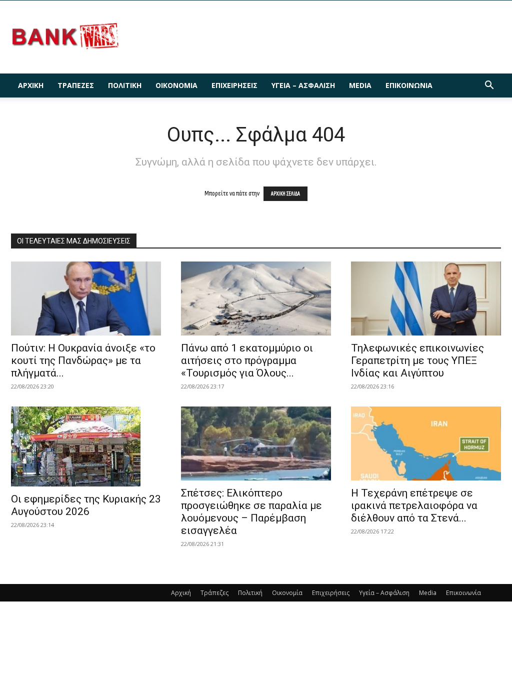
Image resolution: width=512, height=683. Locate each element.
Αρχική (31, 85)
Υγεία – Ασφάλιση (303, 85)
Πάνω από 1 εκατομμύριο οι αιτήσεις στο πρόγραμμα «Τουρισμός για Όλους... (247, 360)
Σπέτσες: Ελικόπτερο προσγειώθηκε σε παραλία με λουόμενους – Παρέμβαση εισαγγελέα (251, 511)
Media (360, 85)
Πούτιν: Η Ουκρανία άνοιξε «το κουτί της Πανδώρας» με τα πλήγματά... (83, 360)
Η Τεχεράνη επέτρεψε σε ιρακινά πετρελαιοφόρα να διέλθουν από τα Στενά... (414, 505)
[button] (489, 86)
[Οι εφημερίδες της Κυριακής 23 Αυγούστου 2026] (86, 446)
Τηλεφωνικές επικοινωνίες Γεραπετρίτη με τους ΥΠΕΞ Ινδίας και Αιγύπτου (417, 360)
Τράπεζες (76, 85)
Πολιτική (125, 85)
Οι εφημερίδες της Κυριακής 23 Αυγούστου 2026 (86, 505)
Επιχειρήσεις (235, 85)
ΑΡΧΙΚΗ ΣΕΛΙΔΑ (285, 193)
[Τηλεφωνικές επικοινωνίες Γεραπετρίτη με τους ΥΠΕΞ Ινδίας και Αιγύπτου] (426, 299)
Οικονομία (177, 85)
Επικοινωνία (409, 85)
